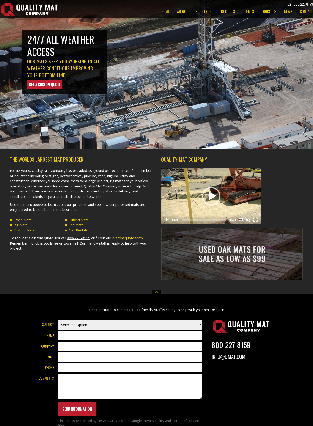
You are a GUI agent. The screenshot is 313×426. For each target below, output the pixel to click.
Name (50, 335)
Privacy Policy (153, 420)
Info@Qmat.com (228, 356)
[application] (211, 196)
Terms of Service (185, 420)
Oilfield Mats (79, 219)
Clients (248, 12)
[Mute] (248, 219)
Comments (46, 378)
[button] (211, 196)
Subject (48, 324)
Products (227, 12)
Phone (49, 367)
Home (165, 12)
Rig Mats (20, 225)
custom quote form (127, 238)
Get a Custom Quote (44, 84)
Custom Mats (24, 230)
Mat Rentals (78, 230)
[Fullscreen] (255, 219)
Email (50, 356)
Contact (306, 12)
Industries (203, 12)
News (288, 12)
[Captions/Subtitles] (241, 219)
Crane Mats (23, 219)
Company (47, 346)
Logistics (269, 12)
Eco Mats (76, 225)
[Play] (167, 219)
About (182, 12)
